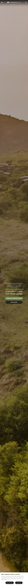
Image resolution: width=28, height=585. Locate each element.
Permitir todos (9, 582)
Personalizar (18, 582)
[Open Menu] (1, 2)
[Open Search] (25, 2)
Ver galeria (14, 302)
